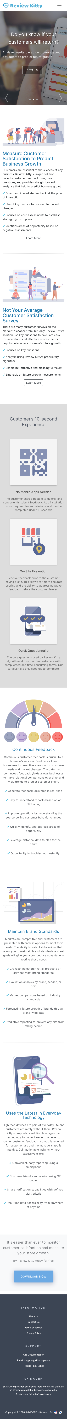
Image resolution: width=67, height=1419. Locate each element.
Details (32, 70)
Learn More (33, 238)
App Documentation (33, 1354)
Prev (12, 58)
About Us (33, 1316)
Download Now (34, 1276)
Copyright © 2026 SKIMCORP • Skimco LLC (28, 1412)
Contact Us (33, 1322)
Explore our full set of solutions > (33, 1394)
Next (55, 58)
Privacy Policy (33, 1333)
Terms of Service (33, 1327)
